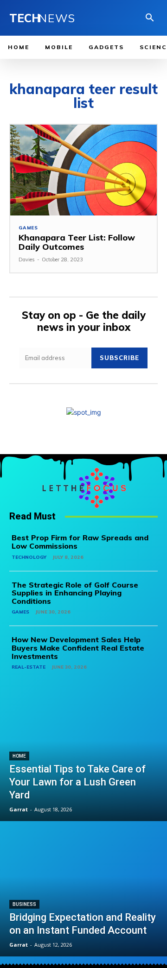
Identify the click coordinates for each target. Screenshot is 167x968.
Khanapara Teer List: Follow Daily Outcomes (77, 242)
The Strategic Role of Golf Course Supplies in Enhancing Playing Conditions (75, 593)
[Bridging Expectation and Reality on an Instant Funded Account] (83, 889)
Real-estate (28, 667)
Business (24, 904)
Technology (29, 557)
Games (28, 228)
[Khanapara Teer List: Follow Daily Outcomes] (83, 170)
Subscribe (119, 357)
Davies (27, 259)
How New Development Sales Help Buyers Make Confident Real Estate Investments (78, 647)
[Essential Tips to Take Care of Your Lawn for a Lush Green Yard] (83, 754)
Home (19, 756)
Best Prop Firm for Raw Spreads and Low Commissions (80, 541)
